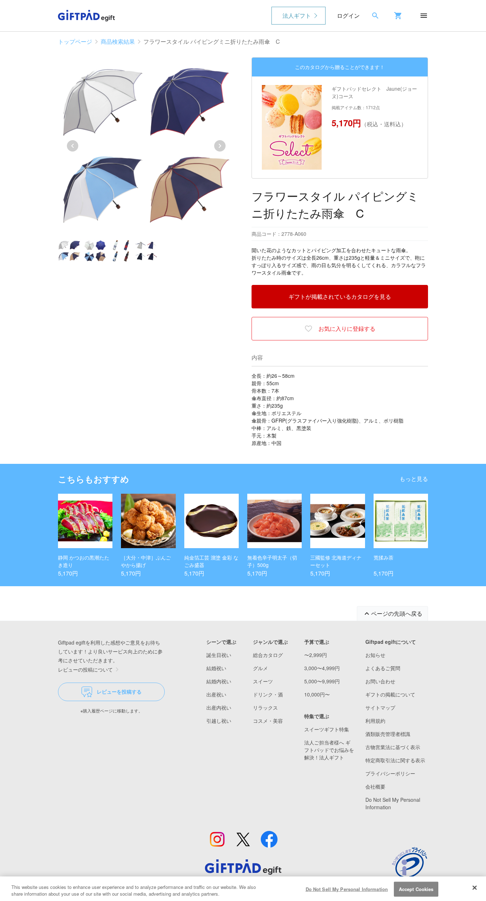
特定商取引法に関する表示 (395, 760)
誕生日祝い (218, 654)
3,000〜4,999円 (322, 668)
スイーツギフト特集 (326, 729)
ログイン (348, 15)
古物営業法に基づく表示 (392, 747)
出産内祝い (218, 707)
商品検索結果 (118, 41)
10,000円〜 (317, 694)
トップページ (75, 41)
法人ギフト (296, 15)
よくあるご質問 (382, 668)
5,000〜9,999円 (322, 681)
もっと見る (414, 479)
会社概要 (375, 786)
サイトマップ (380, 707)
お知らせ (375, 654)
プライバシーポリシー (390, 773)
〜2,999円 (315, 654)
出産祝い (216, 694)
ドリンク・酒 (268, 694)
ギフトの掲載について (390, 694)
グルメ (260, 668)
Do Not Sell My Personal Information (347, 889)
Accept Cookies (416, 889)
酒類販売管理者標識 (387, 733)
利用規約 (375, 720)
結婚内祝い (218, 681)
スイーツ (263, 681)
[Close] (474, 888)
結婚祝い (216, 668)
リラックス (265, 707)
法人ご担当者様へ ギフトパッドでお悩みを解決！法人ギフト (329, 750)
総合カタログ (268, 654)
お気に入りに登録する (346, 328)
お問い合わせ (380, 681)
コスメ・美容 (268, 720)
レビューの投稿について (85, 669)
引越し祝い (218, 720)
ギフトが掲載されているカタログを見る (340, 296)
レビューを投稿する (119, 691)
